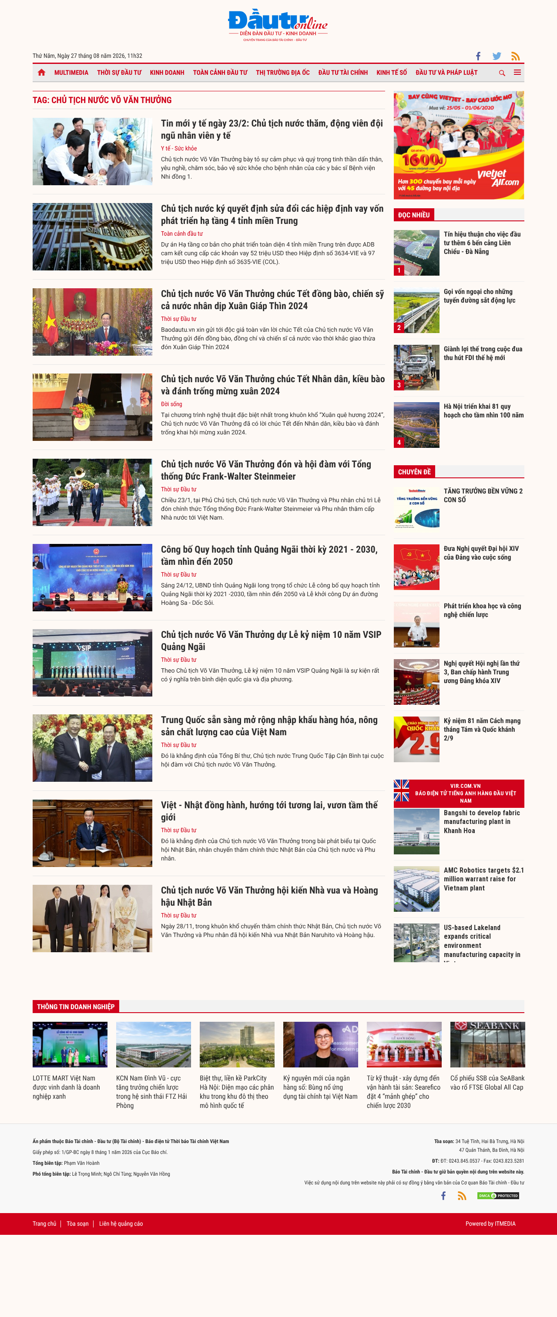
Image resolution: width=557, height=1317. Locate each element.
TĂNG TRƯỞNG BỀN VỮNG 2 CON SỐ (483, 495)
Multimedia (71, 73)
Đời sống (171, 404)
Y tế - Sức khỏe (179, 148)
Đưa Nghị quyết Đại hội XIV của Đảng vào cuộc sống (481, 552)
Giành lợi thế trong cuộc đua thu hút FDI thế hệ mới (483, 353)
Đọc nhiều (414, 215)
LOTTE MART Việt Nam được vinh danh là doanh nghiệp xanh (66, 1087)
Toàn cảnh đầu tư (220, 73)
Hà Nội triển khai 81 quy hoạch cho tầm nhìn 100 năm (484, 410)
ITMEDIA (505, 1223)
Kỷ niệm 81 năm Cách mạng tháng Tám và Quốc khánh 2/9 (482, 729)
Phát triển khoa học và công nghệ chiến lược (482, 610)
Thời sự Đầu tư (119, 73)
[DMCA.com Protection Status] (498, 1195)
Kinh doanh (167, 73)
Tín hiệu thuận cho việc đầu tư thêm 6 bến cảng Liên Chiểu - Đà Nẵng (482, 242)
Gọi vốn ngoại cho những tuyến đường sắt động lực (480, 295)
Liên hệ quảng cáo (121, 1223)
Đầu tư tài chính (343, 73)
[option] (70, 1061)
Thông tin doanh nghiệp (76, 1007)
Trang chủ (44, 1223)
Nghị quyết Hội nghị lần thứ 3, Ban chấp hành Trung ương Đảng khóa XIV (482, 671)
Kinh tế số (392, 73)
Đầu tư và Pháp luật (446, 73)
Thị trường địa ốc (283, 73)
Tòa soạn (77, 1223)
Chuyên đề (414, 472)
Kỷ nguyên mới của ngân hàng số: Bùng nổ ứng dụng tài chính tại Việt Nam (320, 1087)
